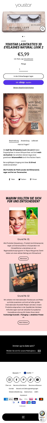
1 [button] (22, 36)
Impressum (23, 395)
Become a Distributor (20, 385)
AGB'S (36, 392)
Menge (23, 64)
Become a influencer (35, 385)
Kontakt (11, 388)
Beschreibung (14, 141)
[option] (23, 22)
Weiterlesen (23, 258)
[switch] (42, 420)
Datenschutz (28, 392)
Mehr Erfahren (23, 322)
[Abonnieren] (39, 351)
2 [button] (24, 36)
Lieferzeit (34, 141)
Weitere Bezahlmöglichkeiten (23, 88)
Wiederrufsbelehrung (15, 392)
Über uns (8, 385)
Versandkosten (28, 59)
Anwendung (25, 141)
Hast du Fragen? (23, 144)
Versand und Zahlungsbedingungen (27, 388)
